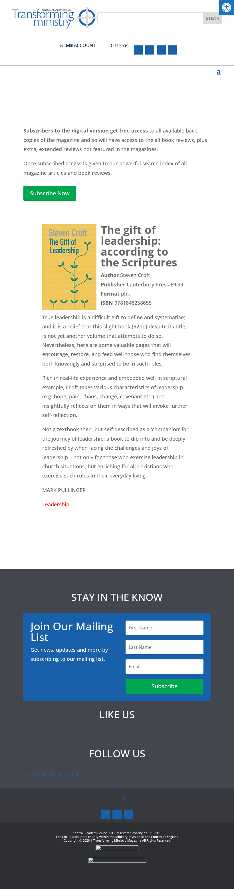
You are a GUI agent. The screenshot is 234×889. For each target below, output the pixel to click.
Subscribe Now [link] (50, 193)
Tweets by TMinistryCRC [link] (52, 774)
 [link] (172, 50)
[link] (226, 7)
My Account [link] (81, 45)
